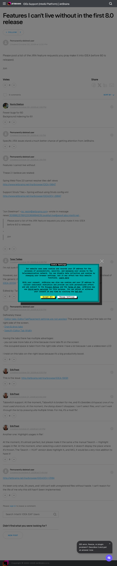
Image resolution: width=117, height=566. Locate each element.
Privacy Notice (52, 287)
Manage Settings (66, 297)
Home (14, 3)
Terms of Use (74, 287)
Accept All (48, 297)
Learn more (64, 278)
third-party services (38, 289)
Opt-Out (78, 291)
